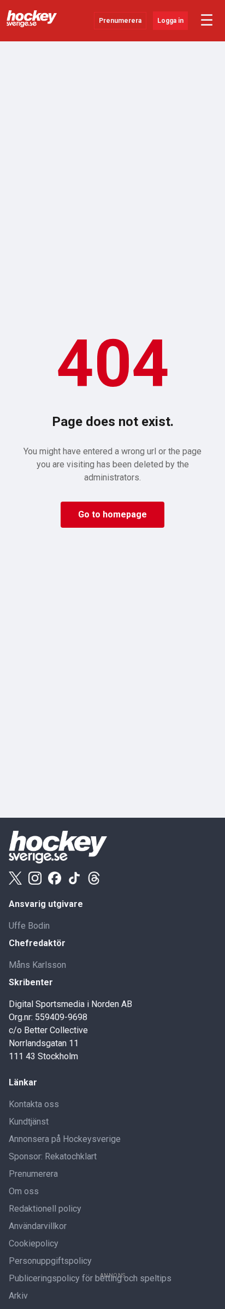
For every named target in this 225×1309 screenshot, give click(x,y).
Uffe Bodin (29, 926)
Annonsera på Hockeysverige (65, 1139)
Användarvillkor (38, 1226)
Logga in (170, 20)
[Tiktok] (74, 878)
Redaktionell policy (45, 1208)
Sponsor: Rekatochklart (53, 1156)
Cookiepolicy (33, 1243)
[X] (15, 878)
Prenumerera (120, 20)
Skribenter (31, 982)
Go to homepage (112, 514)
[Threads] (93, 878)
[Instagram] (35, 878)
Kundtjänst (29, 1121)
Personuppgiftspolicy (50, 1261)
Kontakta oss (34, 1104)
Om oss (24, 1191)
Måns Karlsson (37, 965)
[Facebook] (54, 878)
